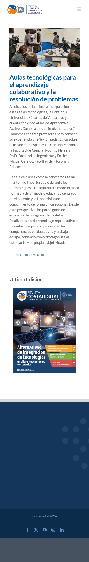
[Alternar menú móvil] (79, 9)
